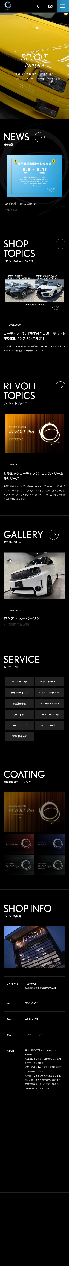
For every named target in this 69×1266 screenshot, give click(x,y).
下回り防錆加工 (19, 736)
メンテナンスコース (49, 703)
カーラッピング (19, 725)
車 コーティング (19, 681)
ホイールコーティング (49, 692)
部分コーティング (19, 692)
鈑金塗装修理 (19, 703)
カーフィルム (19, 714)
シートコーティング (49, 714)
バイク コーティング (50, 681)
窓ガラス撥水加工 (49, 725)
